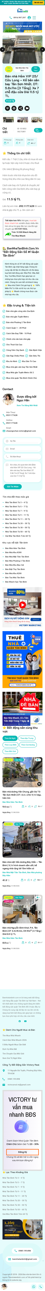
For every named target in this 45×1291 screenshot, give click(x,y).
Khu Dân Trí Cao (29, 361)
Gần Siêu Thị (34, 356)
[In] (14, 108)
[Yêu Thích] (7, 108)
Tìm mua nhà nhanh (11, 1035)
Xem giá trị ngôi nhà (11, 1058)
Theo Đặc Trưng (26, 738)
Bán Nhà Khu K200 (13, 573)
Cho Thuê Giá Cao (14, 345)
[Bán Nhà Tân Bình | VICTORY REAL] (22, 10)
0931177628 (11, 415)
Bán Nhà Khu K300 (13, 552)
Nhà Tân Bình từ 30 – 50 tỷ (17, 527)
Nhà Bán (8, 69)
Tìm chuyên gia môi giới (13, 1054)
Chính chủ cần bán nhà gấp (18, 339)
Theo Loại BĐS (10, 745)
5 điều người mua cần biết (14, 1044)
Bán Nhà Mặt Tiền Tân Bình (17, 557)
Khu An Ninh (11, 361)
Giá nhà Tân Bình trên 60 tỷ (18, 536)
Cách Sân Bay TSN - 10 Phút (18, 333)
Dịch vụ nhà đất (9, 1049)
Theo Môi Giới (10, 751)
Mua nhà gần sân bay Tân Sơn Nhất (21, 367)
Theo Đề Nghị (10, 738)
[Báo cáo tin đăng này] (27, 108)
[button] (34, 17)
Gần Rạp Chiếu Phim (15, 356)
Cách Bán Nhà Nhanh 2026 (14, 1040)
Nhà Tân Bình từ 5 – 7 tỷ (16, 506)
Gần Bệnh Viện (35, 350)
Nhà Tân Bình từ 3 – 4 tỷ (16, 502)
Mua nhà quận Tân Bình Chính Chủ (21, 378)
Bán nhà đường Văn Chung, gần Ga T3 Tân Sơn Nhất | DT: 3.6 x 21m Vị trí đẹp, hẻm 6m (21, 794)
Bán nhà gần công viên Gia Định (20, 311)
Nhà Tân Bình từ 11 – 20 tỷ (17, 519)
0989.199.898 (14, 1079)
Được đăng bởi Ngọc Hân (26, 398)
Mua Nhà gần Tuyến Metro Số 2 (20, 372)
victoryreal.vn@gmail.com (19, 1085)
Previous (2, 49)
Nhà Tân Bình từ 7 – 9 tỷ (16, 511)
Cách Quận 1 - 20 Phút (16, 328)
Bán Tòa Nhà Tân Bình (15, 577)
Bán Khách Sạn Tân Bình (16, 582)
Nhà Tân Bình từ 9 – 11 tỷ (17, 515)
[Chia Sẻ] (20, 108)
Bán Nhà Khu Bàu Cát (14, 565)
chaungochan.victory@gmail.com (21, 431)
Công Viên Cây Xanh (15, 350)
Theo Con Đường (28, 745)
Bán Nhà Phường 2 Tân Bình (17, 561)
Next (42, 49)
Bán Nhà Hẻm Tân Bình (22, 69)
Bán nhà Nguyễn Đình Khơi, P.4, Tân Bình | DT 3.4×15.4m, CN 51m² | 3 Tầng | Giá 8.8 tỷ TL (21, 930)
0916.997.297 (20, 17)
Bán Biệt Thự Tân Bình (15, 569)
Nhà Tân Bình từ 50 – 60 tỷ (17, 532)
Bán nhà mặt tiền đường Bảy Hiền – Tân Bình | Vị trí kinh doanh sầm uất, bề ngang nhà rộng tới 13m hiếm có (22, 865)
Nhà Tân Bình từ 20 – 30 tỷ (17, 523)
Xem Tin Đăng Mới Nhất (27, 405)
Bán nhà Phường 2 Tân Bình (18, 322)
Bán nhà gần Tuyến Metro (17, 317)
